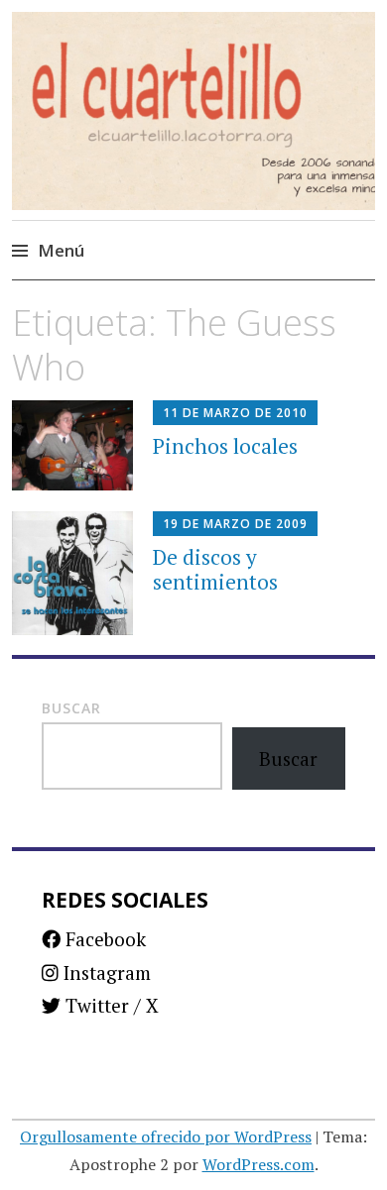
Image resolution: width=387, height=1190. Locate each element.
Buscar (71, 708)
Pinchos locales (225, 446)
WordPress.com (258, 1164)
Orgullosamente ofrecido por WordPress (166, 1136)
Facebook (103, 938)
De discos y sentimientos (215, 569)
